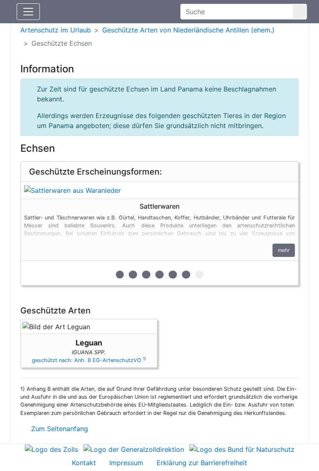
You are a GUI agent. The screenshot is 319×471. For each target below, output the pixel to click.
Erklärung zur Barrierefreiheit (202, 463)
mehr (284, 250)
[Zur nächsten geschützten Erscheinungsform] (159, 190)
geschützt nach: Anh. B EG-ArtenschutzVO (89, 360)
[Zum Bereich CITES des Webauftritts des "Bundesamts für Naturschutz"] (242, 449)
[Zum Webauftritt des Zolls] (51, 449)
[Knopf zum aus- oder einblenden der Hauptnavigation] (28, 11)
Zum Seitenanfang (58, 428)
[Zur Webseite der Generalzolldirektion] (134, 449)
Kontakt (84, 463)
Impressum (126, 463)
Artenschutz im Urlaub (55, 30)
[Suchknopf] (300, 12)
